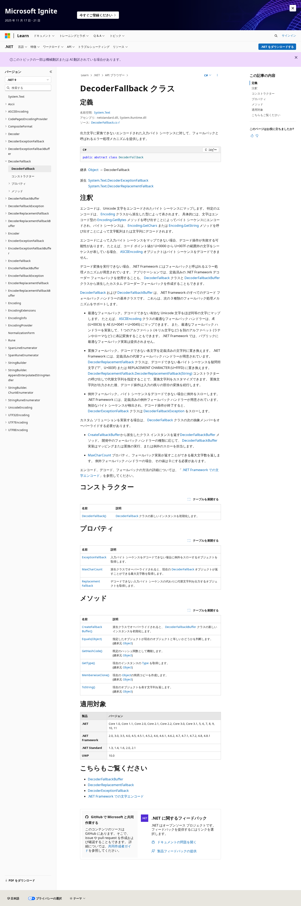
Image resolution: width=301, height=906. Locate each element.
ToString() (88, 687)
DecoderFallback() (94, 516)
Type (145, 663)
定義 (254, 83)
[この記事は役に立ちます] (252, 135)
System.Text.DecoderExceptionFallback (118, 180)
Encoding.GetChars (142, 225)
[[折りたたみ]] (50, 71)
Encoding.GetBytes (111, 220)
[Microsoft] (7, 35)
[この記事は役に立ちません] (257, 135)
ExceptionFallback (94, 557)
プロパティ (259, 99)
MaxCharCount (99, 455)
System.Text (102, 112)
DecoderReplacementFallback (111, 362)
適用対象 (257, 110)
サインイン (289, 35)
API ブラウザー (115, 75)
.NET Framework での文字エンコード (116, 796)
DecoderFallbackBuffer (202, 278)
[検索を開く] (276, 35)
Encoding (108, 214)
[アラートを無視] (293, 8)
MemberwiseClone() (95, 675)
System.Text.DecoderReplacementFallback (121, 186)
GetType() (88, 663)
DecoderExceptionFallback (108, 411)
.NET (97, 75)
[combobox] (28, 79)
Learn (85, 75)
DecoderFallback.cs (104, 122)
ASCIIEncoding (131, 251)
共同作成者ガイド (108, 848)
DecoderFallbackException (164, 411)
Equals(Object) (92, 639)
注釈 (254, 88)
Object (93, 170)
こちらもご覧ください (266, 115)
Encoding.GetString (184, 225)
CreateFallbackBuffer (104, 434)
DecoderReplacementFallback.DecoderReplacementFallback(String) (140, 373)
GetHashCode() (92, 651)
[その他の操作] (217, 75)
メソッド (257, 104)
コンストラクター (263, 93)
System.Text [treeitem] (16, 96)
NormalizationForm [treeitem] (21, 333)
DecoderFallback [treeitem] (23, 169)
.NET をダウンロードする (277, 47)
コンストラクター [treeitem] (22, 176)
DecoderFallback (157, 278)
